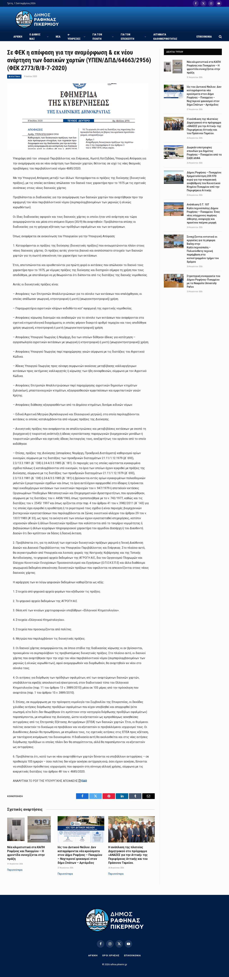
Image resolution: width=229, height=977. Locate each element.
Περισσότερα (14, 869)
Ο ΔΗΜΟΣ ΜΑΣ (34, 36)
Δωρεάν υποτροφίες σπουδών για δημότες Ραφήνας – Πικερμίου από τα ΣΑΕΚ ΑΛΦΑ (204, 153)
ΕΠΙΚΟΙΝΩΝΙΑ (204, 36)
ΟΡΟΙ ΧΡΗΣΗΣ (111, 955)
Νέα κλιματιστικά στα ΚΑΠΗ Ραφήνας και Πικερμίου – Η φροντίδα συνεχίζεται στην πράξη (26, 853)
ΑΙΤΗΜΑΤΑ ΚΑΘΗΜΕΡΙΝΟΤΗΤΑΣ (165, 36)
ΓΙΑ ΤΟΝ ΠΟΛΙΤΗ (97, 36)
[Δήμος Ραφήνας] (37, 19)
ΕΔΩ (84, 781)
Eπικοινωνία (132, 955)
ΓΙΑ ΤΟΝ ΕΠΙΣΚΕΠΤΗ (127, 36)
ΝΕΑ (58, 36)
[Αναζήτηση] (220, 37)
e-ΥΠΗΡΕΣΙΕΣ (74, 36)
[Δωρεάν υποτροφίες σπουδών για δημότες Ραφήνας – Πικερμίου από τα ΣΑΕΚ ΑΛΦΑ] (174, 152)
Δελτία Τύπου (14, 76)
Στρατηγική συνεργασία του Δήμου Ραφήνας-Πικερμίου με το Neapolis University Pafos (203, 281)
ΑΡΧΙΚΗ (17, 36)
